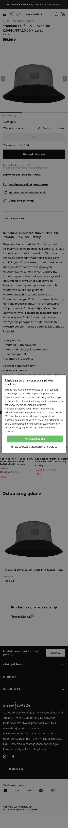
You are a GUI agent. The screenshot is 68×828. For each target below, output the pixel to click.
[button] (34, 447)
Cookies (57, 412)
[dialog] (34, 414)
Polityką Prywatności (36, 412)
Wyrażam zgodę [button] (35, 438)
